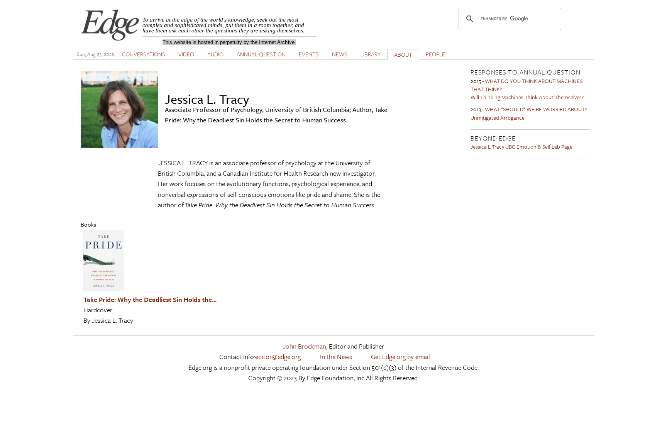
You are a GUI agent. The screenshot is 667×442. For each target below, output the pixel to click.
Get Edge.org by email (400, 356)
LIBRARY (371, 54)
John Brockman (304, 346)
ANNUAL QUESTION (261, 54)
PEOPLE (435, 54)
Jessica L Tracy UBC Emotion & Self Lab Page (521, 146)
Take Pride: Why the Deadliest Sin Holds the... (150, 299)
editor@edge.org (278, 356)
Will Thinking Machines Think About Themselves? (527, 97)
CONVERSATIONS (143, 54)
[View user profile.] (119, 145)
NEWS (339, 54)
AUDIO (215, 54)
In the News (336, 356)
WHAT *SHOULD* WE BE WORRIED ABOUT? (536, 109)
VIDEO (186, 54)
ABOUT (403, 54)
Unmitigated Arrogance (498, 117)
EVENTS (309, 54)
